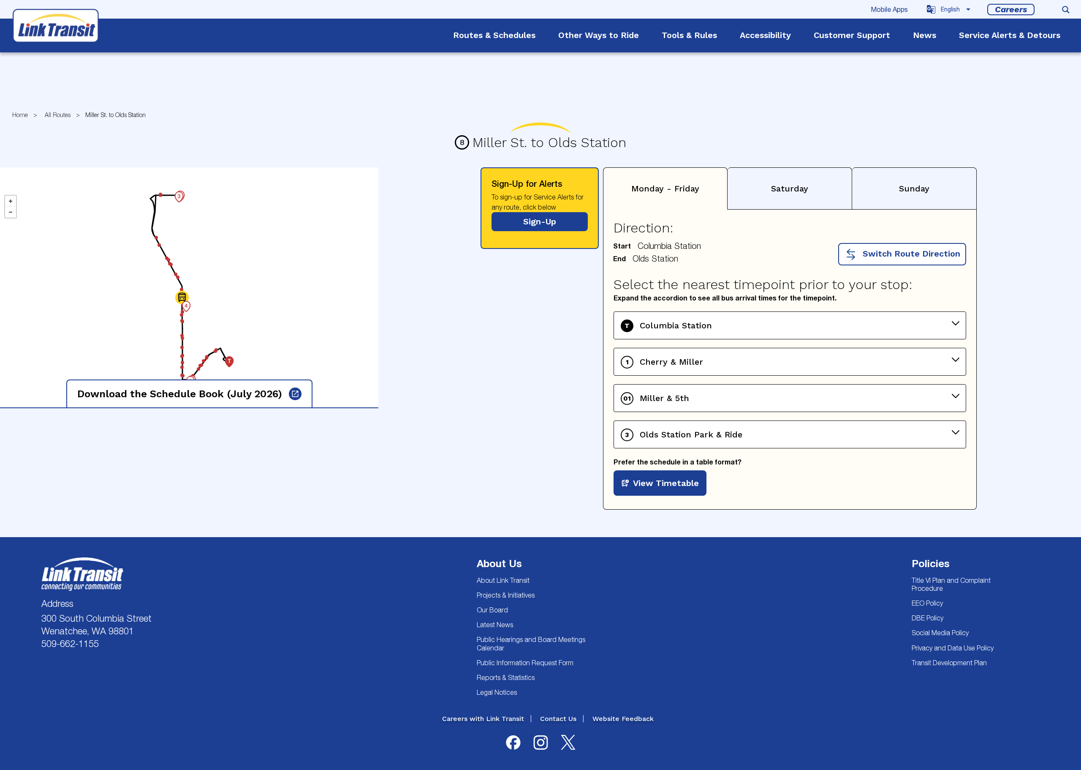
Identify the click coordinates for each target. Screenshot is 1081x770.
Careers (1011, 9)
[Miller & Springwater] (181, 301)
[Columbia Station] (224, 357)
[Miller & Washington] (182, 353)
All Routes (58, 114)
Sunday (914, 188)
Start (622, 246)
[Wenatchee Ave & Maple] (175, 271)
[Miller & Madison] (182, 344)
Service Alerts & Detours (1009, 35)
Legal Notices (497, 692)
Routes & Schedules (494, 35)
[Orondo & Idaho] (200, 362)
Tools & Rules (689, 35)
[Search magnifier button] (1065, 9)
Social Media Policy (940, 632)
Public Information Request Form (525, 662)
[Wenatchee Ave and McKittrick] (171, 261)
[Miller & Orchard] (182, 335)
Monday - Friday (665, 188)
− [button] (10, 212)
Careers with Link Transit (483, 719)
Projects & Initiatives (506, 595)
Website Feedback (623, 719)
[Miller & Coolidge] (183, 372)
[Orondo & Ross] (193, 372)
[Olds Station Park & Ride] (174, 192)
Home (20, 114)
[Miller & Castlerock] (182, 364)
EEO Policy (927, 603)
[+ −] (189, 287)
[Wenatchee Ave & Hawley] (168, 257)
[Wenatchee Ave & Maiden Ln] (156, 234)
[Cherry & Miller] (185, 377)
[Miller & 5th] (182, 318)
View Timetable (666, 483)
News (924, 35)
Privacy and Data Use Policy (953, 648)
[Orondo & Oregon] (203, 358)
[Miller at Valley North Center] (181, 286)
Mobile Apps (889, 9)
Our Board (492, 610)
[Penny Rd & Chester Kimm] (160, 192)
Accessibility (765, 35)
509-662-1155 (70, 643)
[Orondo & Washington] (206, 355)
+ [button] (10, 201)
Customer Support (852, 35)
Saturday (789, 188)
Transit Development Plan (949, 662)
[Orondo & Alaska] (198, 366)
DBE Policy (927, 618)
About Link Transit (503, 580)
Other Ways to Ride (598, 35)
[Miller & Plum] (182, 359)
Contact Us (558, 719)
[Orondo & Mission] (215, 348)
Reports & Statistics (506, 677)
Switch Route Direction (910, 253)
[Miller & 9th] (182, 309)
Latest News (495, 624)
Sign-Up (539, 221)
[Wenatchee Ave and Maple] (177, 274)
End (619, 258)
